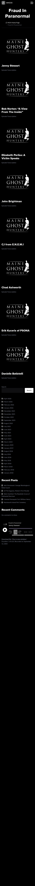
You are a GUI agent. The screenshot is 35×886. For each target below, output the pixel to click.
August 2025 (8, 423)
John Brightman (12, 201)
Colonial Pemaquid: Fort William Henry (17, 499)
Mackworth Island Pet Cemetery (15, 502)
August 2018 (8, 451)
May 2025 (7, 432)
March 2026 (8, 402)
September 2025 (9, 420)
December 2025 (9, 411)
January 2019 (8, 448)
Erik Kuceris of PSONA (16, 331)
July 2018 (7, 454)
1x (16, 532)
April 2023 (7, 439)
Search (4, 387)
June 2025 (7, 429)
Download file (6, 539)
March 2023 (8, 442)
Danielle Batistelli (12, 374)
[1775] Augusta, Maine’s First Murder (16, 491)
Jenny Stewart (11, 66)
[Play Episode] (5, 530)
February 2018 (9, 470)
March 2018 (8, 466)
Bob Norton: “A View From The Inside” (14, 110)
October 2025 (9, 417)
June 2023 (7, 436)
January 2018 (8, 473)
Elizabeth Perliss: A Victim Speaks (13, 156)
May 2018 (7, 460)
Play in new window (19, 539)
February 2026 (9, 405)
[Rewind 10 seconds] (11, 532)
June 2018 (7, 457)
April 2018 (7, 463)
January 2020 (8, 445)
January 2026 (8, 408)
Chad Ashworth (11, 287)
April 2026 (7, 398)
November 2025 (9, 414)
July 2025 (7, 426)
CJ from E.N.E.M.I (13, 244)
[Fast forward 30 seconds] (20, 532)
